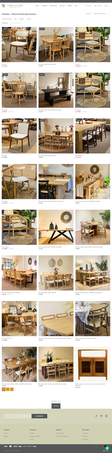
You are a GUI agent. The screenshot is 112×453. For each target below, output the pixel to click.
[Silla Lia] (92, 44)
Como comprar (60, 433)
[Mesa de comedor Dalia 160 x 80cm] (56, 135)
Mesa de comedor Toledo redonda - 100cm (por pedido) (89, 247)
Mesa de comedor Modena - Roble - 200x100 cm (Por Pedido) (17, 384)
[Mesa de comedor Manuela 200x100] (19, 272)
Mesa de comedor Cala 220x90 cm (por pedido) (50, 247)
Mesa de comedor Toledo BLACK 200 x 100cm (49, 110)
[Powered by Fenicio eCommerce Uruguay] (105, 450)
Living (37, 6)
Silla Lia (77, 64)
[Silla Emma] (19, 90)
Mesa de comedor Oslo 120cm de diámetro (86, 338)
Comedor (44, 6)
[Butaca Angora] (19, 227)
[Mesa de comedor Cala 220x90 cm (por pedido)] (56, 227)
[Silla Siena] (92, 90)
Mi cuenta (84, 436)
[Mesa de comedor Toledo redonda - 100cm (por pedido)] (92, 227)
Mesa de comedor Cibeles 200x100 (47, 292)
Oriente (69, 6)
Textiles (62, 6)
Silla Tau (4, 64)
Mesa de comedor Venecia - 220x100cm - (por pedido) (88, 292)
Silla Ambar (4, 201)
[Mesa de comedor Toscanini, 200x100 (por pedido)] (92, 181)
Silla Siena (77, 110)
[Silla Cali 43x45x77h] (19, 318)
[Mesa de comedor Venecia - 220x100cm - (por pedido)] (92, 272)
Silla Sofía (4, 155)
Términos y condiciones (62, 436)
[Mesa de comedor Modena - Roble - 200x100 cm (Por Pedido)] (19, 364)
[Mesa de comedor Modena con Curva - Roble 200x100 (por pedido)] (56, 318)
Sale (76, 6)
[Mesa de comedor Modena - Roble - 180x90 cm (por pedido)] (12, 389)
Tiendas (6, 433)
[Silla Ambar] (19, 181)
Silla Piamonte (78, 155)
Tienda (31, 439)
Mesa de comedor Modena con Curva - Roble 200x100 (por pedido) (54, 338)
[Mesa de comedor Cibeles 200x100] (56, 272)
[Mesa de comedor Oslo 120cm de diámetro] (92, 318)
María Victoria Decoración (15, 23)
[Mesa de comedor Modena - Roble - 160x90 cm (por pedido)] (8, 389)
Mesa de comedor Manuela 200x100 (11, 292)
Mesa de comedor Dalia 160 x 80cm (47, 155)
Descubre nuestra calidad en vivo (103, 1)
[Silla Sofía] (19, 135)
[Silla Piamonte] (92, 135)
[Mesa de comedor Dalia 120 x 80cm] (56, 44)
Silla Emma (4, 110)
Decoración (53, 6)
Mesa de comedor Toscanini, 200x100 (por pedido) (87, 201)
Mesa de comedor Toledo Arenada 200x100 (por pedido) (52, 384)
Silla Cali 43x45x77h (7, 338)
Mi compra (85, 433)
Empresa (32, 433)
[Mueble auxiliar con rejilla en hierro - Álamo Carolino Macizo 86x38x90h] (92, 364)
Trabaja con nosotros (35, 436)
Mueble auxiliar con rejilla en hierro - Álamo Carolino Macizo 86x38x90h (90, 385)
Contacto (6, 436)
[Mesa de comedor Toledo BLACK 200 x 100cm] (56, 90)
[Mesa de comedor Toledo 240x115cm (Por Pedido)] (56, 181)
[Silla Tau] (19, 44)
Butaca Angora (5, 247)
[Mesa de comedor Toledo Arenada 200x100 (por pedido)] (56, 364)
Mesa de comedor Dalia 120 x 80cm (47, 64)
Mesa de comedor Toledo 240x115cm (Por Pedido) (51, 201)
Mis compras (85, 439)
